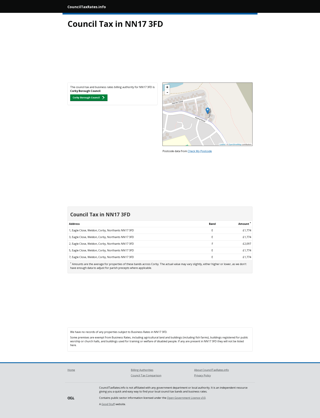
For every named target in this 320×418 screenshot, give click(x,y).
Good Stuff (108, 404)
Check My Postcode (200, 151)
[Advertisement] (160, 57)
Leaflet (222, 144)
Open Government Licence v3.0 (186, 398)
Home (71, 370)
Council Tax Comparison (146, 375)
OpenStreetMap (234, 144)
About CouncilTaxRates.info (211, 370)
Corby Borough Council (86, 97)
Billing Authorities (142, 370)
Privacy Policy (202, 375)
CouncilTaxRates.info (87, 7)
